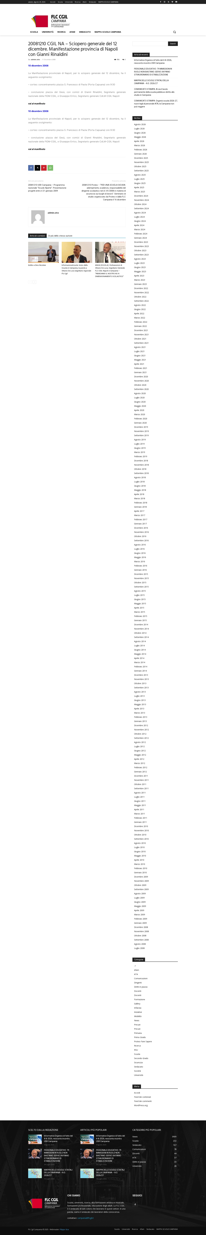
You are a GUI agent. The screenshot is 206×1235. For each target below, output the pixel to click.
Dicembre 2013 (141, 675)
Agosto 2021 (140, 347)
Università (138, 1075)
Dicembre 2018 (141, 460)
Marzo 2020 (139, 414)
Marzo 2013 (139, 712)
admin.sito (35, 59)
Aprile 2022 (139, 313)
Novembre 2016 (141, 532)
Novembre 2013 (141, 679)
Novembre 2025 (141, 162)
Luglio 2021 (139, 351)
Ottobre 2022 (140, 296)
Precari (137, 1024)
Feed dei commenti (143, 1101)
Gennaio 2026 (140, 153)
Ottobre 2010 (140, 834)
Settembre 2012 (141, 738)
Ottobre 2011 (140, 784)
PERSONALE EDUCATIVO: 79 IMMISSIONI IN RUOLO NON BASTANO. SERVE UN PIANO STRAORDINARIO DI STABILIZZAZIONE (153, 72)
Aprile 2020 (139, 410)
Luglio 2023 (139, 263)
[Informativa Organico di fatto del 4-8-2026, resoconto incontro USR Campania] (35, 1139)
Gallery (137, 1003)
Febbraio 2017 (140, 519)
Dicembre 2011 (141, 775)
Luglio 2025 (139, 179)
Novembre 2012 (141, 729)
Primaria (138, 1033)
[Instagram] (164, 2)
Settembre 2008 (141, 939)
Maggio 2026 (140, 137)
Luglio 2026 (139, 128)
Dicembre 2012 (141, 725)
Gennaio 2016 (140, 570)
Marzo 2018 (139, 498)
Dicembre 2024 (141, 195)
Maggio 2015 (140, 603)
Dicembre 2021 (141, 330)
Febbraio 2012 (140, 767)
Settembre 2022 (141, 301)
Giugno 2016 (140, 553)
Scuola (137, 1054)
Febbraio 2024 (140, 233)
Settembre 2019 (141, 435)
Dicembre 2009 (141, 876)
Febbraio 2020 (140, 418)
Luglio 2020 (139, 397)
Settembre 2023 (141, 254)
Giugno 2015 (140, 599)
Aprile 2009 (139, 910)
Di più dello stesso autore (60, 236)
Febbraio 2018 (140, 502)
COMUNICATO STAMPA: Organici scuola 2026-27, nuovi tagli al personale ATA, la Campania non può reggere (156, 104)
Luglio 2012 (139, 746)
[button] (174, 32)
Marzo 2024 (139, 229)
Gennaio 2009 (140, 923)
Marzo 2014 (139, 662)
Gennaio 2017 (140, 523)
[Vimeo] (172, 2)
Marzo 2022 (139, 317)
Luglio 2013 (139, 696)
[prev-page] (30, 282)
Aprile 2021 (139, 364)
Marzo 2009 (139, 914)
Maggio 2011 (140, 805)
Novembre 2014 (141, 628)
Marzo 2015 (139, 612)
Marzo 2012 (139, 763)
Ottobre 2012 (140, 733)
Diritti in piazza (140, 986)
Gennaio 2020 (140, 422)
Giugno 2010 (140, 851)
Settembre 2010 (141, 839)
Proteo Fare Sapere (143, 1041)
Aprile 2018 (139, 494)
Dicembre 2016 (141, 528)
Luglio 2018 (139, 481)
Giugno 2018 (140, 485)
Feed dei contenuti (142, 1097)
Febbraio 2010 (140, 868)
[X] (168, 2)
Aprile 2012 (139, 759)
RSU (136, 1050)
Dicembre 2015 (141, 574)
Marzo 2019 (139, 452)
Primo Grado (140, 1037)
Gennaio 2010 (140, 872)
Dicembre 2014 (141, 624)
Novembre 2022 (141, 292)
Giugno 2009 (140, 902)
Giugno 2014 (140, 649)
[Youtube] (176, 2)
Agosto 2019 (140, 439)
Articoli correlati (37, 236)
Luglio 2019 (139, 443)
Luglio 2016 (139, 549)
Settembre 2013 (141, 687)
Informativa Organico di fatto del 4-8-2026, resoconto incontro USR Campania (153, 61)
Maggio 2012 (140, 754)
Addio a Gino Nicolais (37, 265)
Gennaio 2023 (140, 284)
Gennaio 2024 (140, 237)
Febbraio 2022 (140, 322)
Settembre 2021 (141, 343)
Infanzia (137, 1007)
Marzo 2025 (139, 191)
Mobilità (137, 1016)
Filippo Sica (64, 1229)
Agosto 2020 (140, 393)
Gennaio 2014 (140, 670)
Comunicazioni (140, 978)
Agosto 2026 (140, 124)
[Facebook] (160, 2)
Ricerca (137, 1045)
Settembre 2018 (141, 473)
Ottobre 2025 (140, 166)
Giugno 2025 (140, 183)
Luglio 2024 (139, 216)
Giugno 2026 (140, 132)
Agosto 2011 (140, 792)
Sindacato (138, 1066)
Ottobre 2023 (140, 250)
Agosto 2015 (140, 591)
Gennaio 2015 (140, 620)
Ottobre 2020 (140, 385)
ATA (136, 974)
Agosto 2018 (140, 477)
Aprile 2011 (139, 809)
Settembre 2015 (141, 586)
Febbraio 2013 (140, 717)
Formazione (139, 999)
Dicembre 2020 (141, 376)
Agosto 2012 (140, 742)
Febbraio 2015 (140, 616)
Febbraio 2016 (140, 565)
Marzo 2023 (139, 280)
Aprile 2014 (139, 658)
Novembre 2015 (141, 578)
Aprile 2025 (139, 187)
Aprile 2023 (139, 275)
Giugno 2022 (140, 309)
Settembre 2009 (141, 889)
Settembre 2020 (141, 389)
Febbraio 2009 (140, 918)
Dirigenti (138, 982)
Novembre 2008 (141, 931)
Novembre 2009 (141, 881)
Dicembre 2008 (141, 927)
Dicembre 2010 (141, 826)
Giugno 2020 (140, 401)
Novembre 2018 (141, 464)
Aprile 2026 (139, 141)
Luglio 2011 (139, 796)
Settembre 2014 (141, 637)
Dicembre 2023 (141, 242)
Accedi (137, 1092)
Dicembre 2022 (141, 288)
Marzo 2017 (139, 515)
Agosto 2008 (140, 944)
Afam (136, 970)
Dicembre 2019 (141, 427)
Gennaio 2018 (140, 506)
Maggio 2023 (140, 271)
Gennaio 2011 (140, 822)
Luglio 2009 (139, 897)
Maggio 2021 (140, 359)
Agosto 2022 (140, 305)
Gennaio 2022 (140, 326)
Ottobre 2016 (140, 536)
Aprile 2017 (139, 511)
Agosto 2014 (140, 641)
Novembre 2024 (141, 200)
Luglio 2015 (139, 595)
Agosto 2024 (140, 212)
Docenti (137, 991)
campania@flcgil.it (85, 1218)
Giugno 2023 (140, 267)
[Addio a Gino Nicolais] (43, 252)
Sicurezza (138, 1062)
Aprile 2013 (139, 708)
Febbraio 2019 (140, 456)
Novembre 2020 (141, 380)
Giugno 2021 (140, 355)
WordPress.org (141, 1105)
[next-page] (34, 282)
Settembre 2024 (141, 208)
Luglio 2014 (139, 645)
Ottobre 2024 (140, 204)
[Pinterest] (44, 168)
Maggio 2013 (140, 704)
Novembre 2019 (141, 431)
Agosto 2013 (140, 691)
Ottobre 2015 (140, 582)
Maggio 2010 (140, 855)
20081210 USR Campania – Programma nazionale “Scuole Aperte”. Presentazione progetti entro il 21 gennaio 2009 (47, 188)
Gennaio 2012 (140, 771)
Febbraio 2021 (140, 368)
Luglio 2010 (139, 847)
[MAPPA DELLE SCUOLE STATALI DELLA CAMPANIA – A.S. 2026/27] (35, 1173)
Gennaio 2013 (140, 721)
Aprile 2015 (139, 607)
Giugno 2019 (140, 448)
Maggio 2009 (140, 906)
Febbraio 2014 (140, 666)
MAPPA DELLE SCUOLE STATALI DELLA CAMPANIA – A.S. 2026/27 (151, 81)
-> (135, 965)
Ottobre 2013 (140, 683)
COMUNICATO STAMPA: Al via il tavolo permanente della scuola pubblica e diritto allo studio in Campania (154, 92)
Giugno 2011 (140, 801)
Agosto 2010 (140, 843)
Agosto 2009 (140, 893)
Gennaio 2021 (140, 372)
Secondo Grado (141, 1058)
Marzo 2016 (139, 561)
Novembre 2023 (141, 246)
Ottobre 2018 (140, 469)
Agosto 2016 (140, 544)
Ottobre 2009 (140, 885)
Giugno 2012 (140, 750)
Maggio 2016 (140, 557)
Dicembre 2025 (141, 158)
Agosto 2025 (140, 174)
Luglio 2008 (139, 948)
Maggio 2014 (140, 654)
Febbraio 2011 (140, 818)
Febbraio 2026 (140, 149)
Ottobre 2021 (140, 338)
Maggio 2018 (140, 490)
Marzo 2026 (139, 145)
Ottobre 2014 (140, 633)
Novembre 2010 (141, 830)
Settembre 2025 (141, 170)
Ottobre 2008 (140, 935)
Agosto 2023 (140, 259)
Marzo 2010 (139, 864)
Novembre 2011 (141, 780)
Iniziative (138, 1012)
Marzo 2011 (139, 813)
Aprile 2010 (139, 860)
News (136, 1020)
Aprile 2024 (139, 225)
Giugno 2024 (140, 221)
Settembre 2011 (141, 788)
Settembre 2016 (141, 540)
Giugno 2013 (140, 700)
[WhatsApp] (50, 168)
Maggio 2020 (140, 406)
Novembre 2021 (141, 334)
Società (137, 1071)
